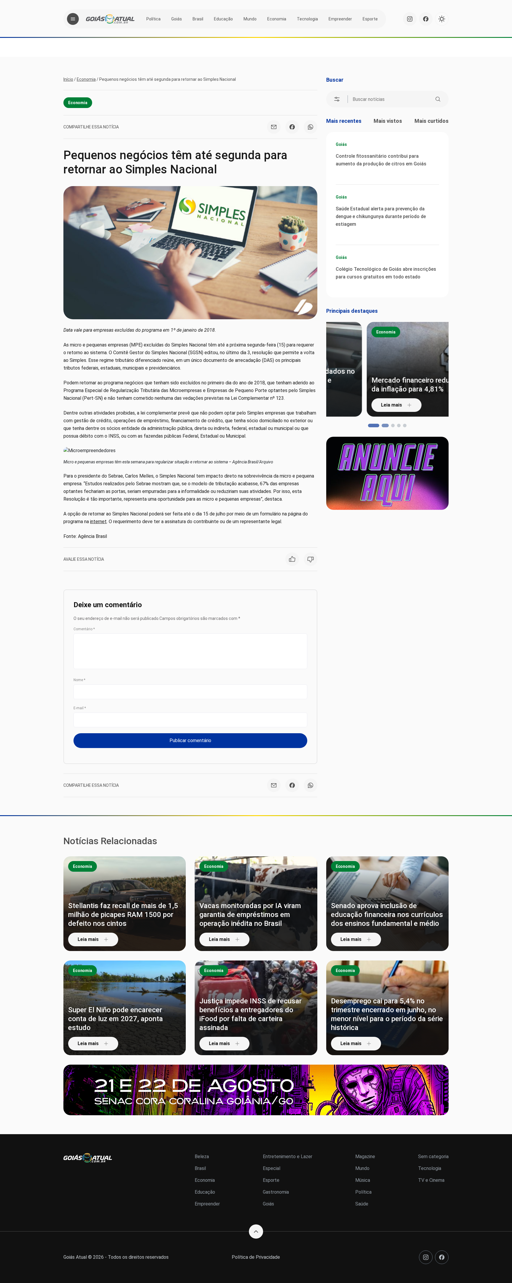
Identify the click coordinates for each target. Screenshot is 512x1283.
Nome (79, 680)
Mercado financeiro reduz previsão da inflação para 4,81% (386, 384)
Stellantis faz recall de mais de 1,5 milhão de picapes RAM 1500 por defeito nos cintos (123, 915)
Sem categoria (433, 1156)
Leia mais (350, 405)
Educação (223, 19)
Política (153, 19)
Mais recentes (343, 121)
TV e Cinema (431, 1180)
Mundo (250, 19)
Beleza (202, 1156)
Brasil (198, 19)
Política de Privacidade (256, 1257)
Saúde (361, 1204)
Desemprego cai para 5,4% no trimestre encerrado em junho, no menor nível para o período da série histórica (387, 1014)
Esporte (370, 19)
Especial (271, 1168)
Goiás (176, 19)
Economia (276, 19)
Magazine (365, 1156)
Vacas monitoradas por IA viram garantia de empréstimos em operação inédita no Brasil (250, 915)
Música (362, 1180)
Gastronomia (276, 1192)
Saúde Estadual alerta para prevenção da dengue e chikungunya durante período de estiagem (381, 216)
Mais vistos (388, 121)
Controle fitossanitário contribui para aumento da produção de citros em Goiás (381, 160)
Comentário (84, 629)
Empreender (340, 19)
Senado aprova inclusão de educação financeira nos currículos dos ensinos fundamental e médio (387, 915)
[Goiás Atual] (110, 19)
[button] (370, 425)
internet (98, 521)
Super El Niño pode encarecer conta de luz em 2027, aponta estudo (115, 1019)
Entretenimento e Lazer (287, 1156)
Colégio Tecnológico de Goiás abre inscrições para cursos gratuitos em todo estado (386, 273)
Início (68, 79)
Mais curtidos (432, 121)
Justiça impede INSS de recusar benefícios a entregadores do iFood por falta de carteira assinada (250, 1014)
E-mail (79, 708)
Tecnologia (307, 19)
